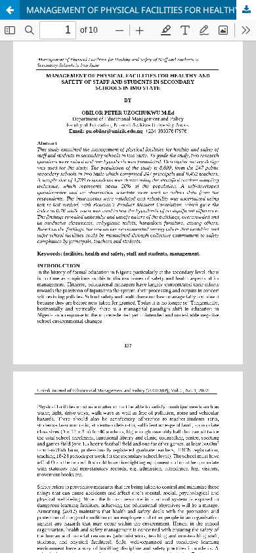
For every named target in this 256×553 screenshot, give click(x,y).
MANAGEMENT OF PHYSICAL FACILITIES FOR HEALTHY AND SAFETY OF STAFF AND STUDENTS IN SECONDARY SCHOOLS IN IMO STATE (141, 10)
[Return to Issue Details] (10, 10)
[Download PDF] (246, 10)
